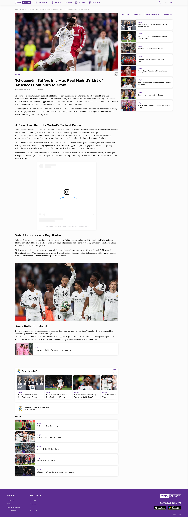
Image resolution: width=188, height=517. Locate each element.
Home (17, 9)
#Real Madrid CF (152, 14)
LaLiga (31, 9)
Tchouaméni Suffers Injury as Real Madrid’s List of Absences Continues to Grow (62, 9)
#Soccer (125, 14)
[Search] (159, 2)
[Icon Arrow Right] (116, 387)
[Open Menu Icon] (171, 2)
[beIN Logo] (23, 2)
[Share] (116, 74)
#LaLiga (137, 14)
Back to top (177, 514)
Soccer (24, 9)
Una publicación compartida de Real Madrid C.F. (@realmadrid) (67, 226)
